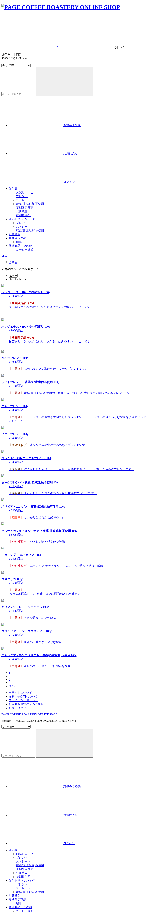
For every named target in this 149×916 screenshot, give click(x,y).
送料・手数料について (23, 696)
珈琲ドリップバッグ (22, 219)
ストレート (23, 199)
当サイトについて (20, 692)
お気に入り (70, 153)
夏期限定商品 (24, 207)
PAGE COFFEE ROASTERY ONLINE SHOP (29, 714)
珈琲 (19, 241)
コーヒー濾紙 (24, 249)
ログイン (69, 181)
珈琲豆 (13, 188)
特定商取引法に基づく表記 (26, 704)
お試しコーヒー (26, 192)
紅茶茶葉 (14, 234)
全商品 (13, 262)
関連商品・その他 (20, 245)
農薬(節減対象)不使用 (30, 203)
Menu (4, 256)
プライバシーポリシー (23, 700)
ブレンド (22, 196)
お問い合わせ (17, 707)
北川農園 (22, 211)
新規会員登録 (72, 125)
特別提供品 (23, 215)
